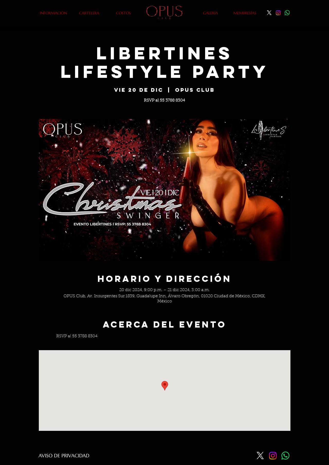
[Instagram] (278, 13)
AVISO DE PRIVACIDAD (64, 455)
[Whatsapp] (287, 13)
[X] (269, 13)
